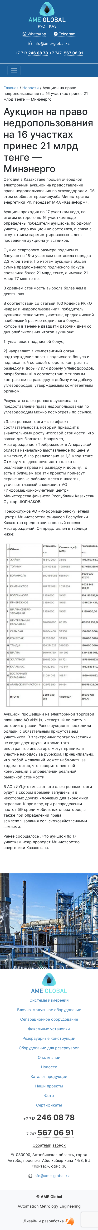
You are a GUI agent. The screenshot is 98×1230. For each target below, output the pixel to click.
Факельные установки (49, 1028)
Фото (49, 1095)
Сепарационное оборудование (49, 1019)
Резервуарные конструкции (49, 1038)
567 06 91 (73, 53)
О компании (49, 1057)
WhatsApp (36, 33)
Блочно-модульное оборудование (49, 1009)
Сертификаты (49, 1105)
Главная (11, 87)
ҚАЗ (53, 26)
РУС (41, 26)
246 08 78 (38, 53)
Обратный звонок (49, 1145)
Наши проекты (49, 1086)
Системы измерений (49, 1000)
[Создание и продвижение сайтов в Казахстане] (69, 1221)
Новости (30, 87)
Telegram (66, 33)
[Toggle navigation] (14, 70)
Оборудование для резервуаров (49, 1047)
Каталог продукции (49, 1076)
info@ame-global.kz (51, 43)
